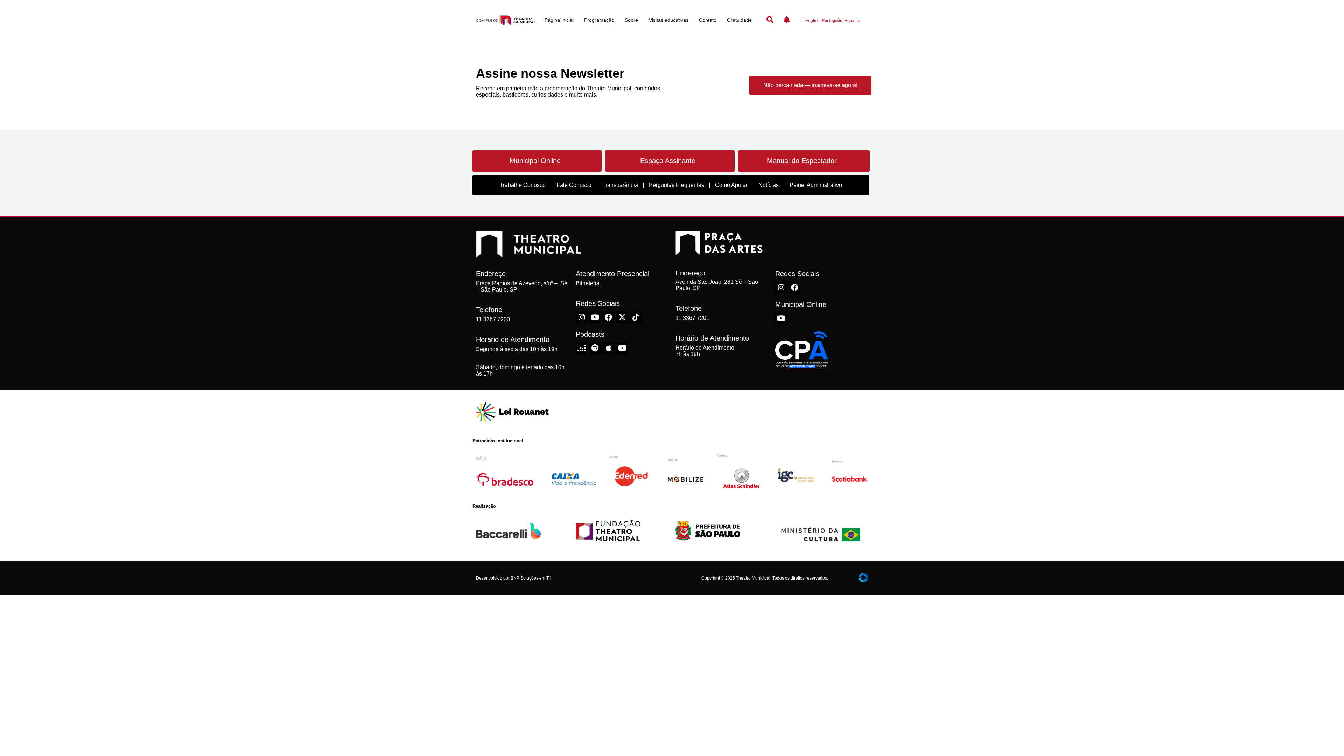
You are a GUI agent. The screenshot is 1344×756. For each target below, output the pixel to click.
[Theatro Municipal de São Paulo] (528, 253)
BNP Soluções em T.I (531, 578)
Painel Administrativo (816, 185)
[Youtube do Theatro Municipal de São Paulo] (595, 317)
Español (852, 20)
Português (832, 20)
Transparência (620, 185)
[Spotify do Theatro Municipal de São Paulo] (595, 348)
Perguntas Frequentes (676, 185)
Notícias (768, 185)
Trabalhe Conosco (523, 185)
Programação (599, 20)
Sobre (631, 20)
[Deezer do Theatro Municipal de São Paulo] (582, 348)
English (812, 20)
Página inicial (559, 20)
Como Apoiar (731, 185)
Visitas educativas (668, 20)
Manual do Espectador (802, 160)
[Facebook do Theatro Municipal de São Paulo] (609, 317)
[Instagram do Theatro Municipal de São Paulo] (582, 317)
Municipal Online (535, 160)
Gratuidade (739, 20)
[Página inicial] (506, 20)
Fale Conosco (574, 185)
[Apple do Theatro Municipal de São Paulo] (609, 348)
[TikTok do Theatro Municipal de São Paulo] (636, 317)
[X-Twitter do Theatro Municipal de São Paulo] (622, 317)
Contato (707, 20)
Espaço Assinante (667, 160)
